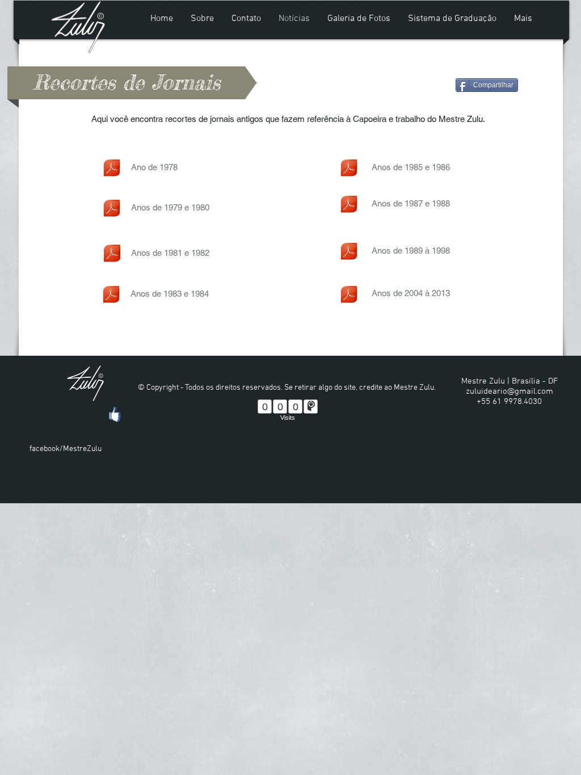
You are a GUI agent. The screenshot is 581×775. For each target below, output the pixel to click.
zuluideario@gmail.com (509, 391)
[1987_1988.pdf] (349, 205)
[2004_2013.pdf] (349, 296)
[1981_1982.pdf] (112, 254)
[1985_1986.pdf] (349, 169)
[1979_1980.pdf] (112, 209)
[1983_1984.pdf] (111, 296)
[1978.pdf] (112, 169)
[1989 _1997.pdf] (349, 252)
